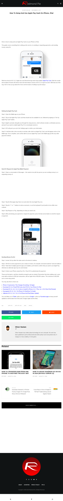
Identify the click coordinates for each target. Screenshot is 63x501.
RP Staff (4, 376)
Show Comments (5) (31, 405)
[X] (29, 479)
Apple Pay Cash (47, 80)
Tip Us (43, 484)
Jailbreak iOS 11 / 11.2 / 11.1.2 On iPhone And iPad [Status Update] (21, 293)
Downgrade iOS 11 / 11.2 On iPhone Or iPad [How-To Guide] (19, 291)
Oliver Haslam (26, 10)
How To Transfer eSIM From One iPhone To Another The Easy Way (15, 372)
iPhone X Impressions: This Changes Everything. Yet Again (19, 285)
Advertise (27, 484)
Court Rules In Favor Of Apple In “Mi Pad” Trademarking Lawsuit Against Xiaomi (42, 390)
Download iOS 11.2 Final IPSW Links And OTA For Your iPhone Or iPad (22, 287)
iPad (25, 305)
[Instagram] (31, 479)
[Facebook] (26, 479)
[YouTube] (34, 479)
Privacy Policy (35, 484)
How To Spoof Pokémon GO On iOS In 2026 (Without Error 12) (47, 372)
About (20, 484)
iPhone (30, 305)
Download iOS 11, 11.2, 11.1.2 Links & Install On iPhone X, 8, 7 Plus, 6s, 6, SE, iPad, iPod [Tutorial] (29, 289)
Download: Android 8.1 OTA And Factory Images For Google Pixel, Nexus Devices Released (21, 390)
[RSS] (36, 479)
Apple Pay (10, 305)
